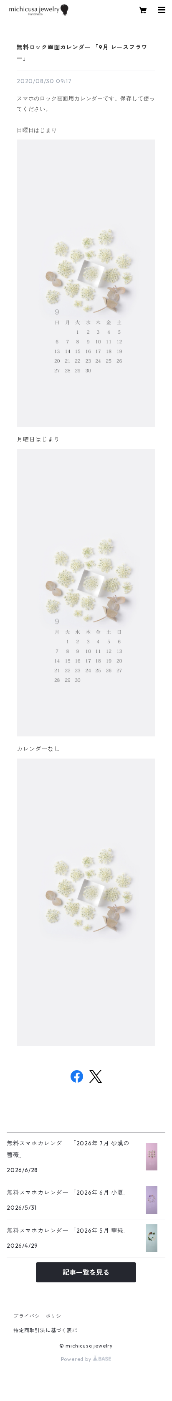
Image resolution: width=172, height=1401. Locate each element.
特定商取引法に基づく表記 (45, 1330)
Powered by (77, 1359)
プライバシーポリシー (40, 1316)
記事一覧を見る (86, 1272)
